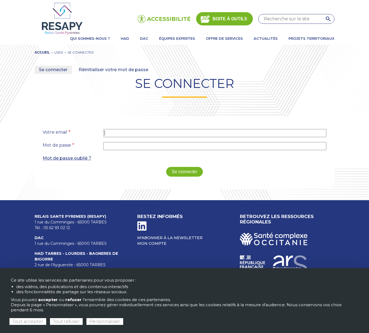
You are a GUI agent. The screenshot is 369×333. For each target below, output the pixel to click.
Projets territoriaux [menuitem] (311, 38)
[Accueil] (61, 18)
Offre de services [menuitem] (224, 38)
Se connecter (53, 69)
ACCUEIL (42, 52)
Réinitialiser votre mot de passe (113, 69)
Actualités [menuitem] (266, 38)
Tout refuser (66, 321)
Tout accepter (27, 321)
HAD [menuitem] (125, 38)
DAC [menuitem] (144, 38)
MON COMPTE (151, 243)
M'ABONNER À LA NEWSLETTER (170, 237)
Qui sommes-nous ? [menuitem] (90, 38)
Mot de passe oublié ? (67, 158)
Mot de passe (57, 145)
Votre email (55, 132)
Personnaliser (104, 321)
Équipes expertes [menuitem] (177, 38)
